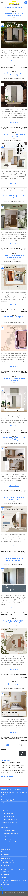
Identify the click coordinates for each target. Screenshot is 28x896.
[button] (2, 2)
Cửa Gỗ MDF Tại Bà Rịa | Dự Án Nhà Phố (14, 197)
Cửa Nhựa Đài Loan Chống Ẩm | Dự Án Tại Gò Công (14, 498)
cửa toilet (22, 551)
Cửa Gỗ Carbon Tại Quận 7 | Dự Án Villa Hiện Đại (14, 74)
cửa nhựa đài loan (19, 549)
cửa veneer (18, 738)
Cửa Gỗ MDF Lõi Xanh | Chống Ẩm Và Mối (11, 762)
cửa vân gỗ (13, 738)
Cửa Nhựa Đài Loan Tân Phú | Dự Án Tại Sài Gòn (13, 770)
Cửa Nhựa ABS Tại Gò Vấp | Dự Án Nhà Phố (12, 773)
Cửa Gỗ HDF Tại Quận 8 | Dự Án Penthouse (14, 318)
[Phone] (2, 889)
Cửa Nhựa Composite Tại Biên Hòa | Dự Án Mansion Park (14, 256)
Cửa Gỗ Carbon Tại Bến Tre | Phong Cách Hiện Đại (14, 379)
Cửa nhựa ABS (22, 188)
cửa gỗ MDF (3, 67)
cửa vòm (11, 675)
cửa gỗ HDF (21, 371)
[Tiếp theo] (20, 745)
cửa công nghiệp (19, 65)
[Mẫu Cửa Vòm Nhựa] (14, 2)
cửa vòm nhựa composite (18, 675)
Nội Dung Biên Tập (19, 19)
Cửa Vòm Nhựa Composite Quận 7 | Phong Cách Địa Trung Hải (14, 621)
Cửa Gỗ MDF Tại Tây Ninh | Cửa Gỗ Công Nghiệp (14, 439)
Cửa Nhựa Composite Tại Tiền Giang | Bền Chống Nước (14, 559)
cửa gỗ (24, 65)
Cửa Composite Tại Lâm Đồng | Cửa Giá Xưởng (13, 767)
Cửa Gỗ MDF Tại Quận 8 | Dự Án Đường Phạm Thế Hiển (14, 14)
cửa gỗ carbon (22, 127)
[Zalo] (2, 893)
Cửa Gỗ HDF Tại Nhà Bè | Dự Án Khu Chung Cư (12, 765)
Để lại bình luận (24, 67)
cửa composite (19, 674)
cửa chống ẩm (18, 737)
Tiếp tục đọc (14, 60)
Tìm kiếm (3, 749)
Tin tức (14, 11)
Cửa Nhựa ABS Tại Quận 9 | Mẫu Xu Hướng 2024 (14, 135)
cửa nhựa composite (20, 309)
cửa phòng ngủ (9, 67)
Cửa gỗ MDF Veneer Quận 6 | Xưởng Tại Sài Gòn (14, 684)
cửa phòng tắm (16, 551)
